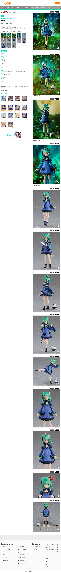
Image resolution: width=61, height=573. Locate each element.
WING (48, 563)
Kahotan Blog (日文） (22, 546)
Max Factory (4, 60)
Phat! (48, 558)
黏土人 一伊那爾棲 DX (10, 103)
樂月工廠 (4, 554)
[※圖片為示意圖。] (46, 49)
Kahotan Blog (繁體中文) (22, 549)
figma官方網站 (49, 547)
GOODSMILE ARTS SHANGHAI (7, 549)
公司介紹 (4, 546)
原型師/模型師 (5, 557)
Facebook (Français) (22, 557)
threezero (48, 561)
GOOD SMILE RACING (37, 546)
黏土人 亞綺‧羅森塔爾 (17, 120)
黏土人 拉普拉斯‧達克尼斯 (24, 111)
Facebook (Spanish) (22, 562)
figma (3, 63)
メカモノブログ (21, 551)
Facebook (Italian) (21, 563)
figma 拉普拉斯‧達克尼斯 (10, 111)
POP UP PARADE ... (4, 111)
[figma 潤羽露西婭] (46, 227)
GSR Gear (35, 549)
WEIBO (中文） (21, 552)
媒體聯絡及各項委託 (6, 560)
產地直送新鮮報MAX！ (50, 549)
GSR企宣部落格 (36, 547)
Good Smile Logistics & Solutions (7, 551)
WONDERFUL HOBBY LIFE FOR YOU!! (8, 552)
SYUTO (48, 566)
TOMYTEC (48, 564)
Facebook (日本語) (22, 554)
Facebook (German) (22, 560)
